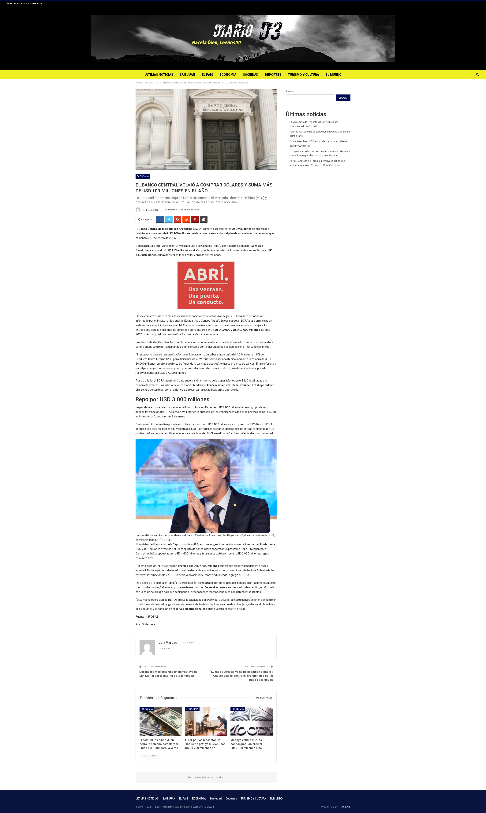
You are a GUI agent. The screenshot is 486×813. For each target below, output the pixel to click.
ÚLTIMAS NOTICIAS (159, 74)
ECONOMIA (228, 74)
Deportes (273, 74)
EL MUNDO (334, 74)
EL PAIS (207, 74)
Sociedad (250, 74)
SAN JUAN (187, 74)
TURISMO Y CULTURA (303, 74)
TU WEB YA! (344, 807)
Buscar (290, 91)
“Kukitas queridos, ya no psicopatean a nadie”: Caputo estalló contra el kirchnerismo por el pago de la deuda (241, 675)
